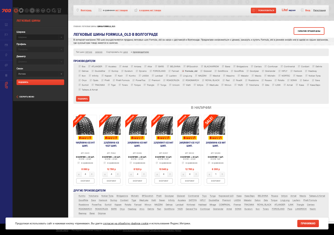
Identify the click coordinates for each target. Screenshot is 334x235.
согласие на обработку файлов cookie (126, 223)
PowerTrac (97, 205)
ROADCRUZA (101, 209)
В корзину (85, 181)
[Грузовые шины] (48, 10)
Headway (132, 209)
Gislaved (181, 196)
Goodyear (169, 196)
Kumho (82, 196)
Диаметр (21, 57)
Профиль (21, 44)
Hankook (103, 200)
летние (88, 52)
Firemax (237, 205)
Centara (310, 205)
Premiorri (226, 200)
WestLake (143, 200)
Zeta (266, 200)
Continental (193, 196)
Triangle (300, 205)
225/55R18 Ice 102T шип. (111, 144)
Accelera (182, 200)
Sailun (258, 200)
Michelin (135, 196)
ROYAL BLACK (264, 205)
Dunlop (113, 200)
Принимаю (308, 223)
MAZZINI (158, 205)
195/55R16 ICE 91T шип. (85, 144)
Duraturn (248, 209)
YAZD (180, 209)
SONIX (238, 209)
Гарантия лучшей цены (309, 31)
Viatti (153, 200)
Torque (274, 200)
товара (150, 10)
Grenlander (218, 209)
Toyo (204, 196)
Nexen (162, 200)
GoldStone (169, 209)
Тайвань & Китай (317, 196)
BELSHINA (263, 196)
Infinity (171, 200)
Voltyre (284, 196)
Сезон (20, 69)
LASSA (237, 200)
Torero (266, 209)
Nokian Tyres (107, 196)
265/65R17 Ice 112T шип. (189, 144)
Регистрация (319, 10)
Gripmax (102, 213)
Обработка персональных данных (165, 230)
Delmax (169, 205)
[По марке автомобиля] (43, 10)
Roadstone (84, 205)
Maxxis (303, 196)
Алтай (293, 196)
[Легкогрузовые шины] (21, 10)
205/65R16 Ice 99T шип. (137, 144)
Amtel (229, 209)
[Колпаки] (37, 10)
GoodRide (83, 200)
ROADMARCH (85, 209)
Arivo (142, 209)
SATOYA (193, 200)
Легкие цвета (62, 230)
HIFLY (203, 200)
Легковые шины (89, 26)
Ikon (258, 209)
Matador (248, 200)
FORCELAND (278, 209)
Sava (93, 200)
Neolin (313, 209)
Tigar (134, 200)
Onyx (122, 209)
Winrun (148, 205)
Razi (159, 209)
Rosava (274, 196)
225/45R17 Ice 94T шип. (163, 144)
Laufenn (296, 200)
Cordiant (124, 200)
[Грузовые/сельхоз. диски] (32, 10)
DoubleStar (214, 200)
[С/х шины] (54, 10)
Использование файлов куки (136, 230)
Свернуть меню (26, 97)
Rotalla (128, 205)
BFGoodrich (147, 196)
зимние (98, 52)
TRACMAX (249, 205)
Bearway (82, 213)
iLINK (290, 205)
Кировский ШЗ (226, 196)
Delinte (151, 209)
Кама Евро (250, 196)
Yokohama (93, 196)
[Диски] (26, 10)
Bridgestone (122, 196)
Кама (239, 196)
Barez (92, 213)
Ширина (21, 32)
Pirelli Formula (310, 200)
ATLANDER (280, 205)
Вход (307, 10)
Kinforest (191, 205)
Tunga (213, 196)
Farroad (137, 205)
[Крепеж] (59, 10)
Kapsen (118, 205)
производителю (141, 52)
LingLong (284, 200)
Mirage (213, 205)
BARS (114, 209)
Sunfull (108, 205)
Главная (77, 26)
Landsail (180, 205)
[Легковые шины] (15, 10)
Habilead (202, 205)
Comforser (205, 209)
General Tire (191, 209)
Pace (290, 209)
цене (125, 52)
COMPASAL (224, 205)
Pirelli (159, 196)
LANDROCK (301, 209)
